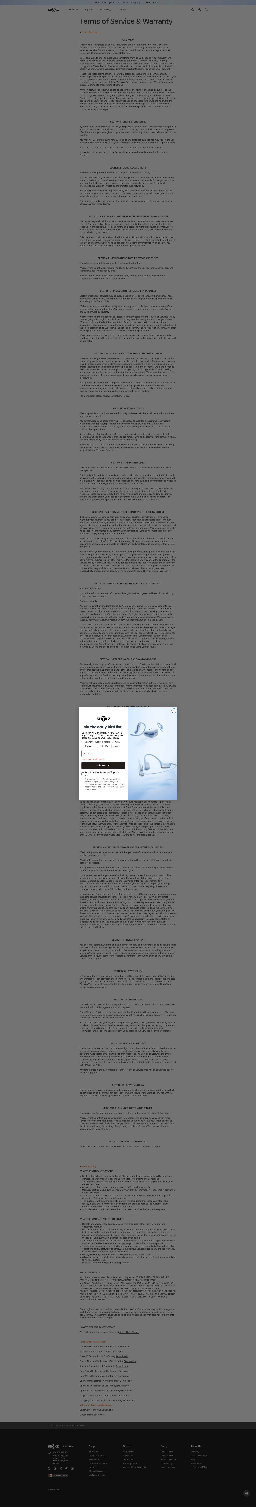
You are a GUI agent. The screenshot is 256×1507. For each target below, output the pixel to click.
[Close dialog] (174, 710)
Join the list (103, 765)
